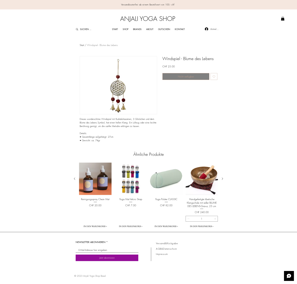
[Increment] (215, 218)
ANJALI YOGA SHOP (147, 19)
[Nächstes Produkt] (222, 179)
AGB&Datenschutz (166, 248)
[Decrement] (188, 218)
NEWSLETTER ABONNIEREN (90, 242)
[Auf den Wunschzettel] (214, 76)
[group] (148, 195)
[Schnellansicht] (95, 179)
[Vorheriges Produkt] (74, 179)
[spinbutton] (202, 218)
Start (82, 45)
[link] (282, 18)
